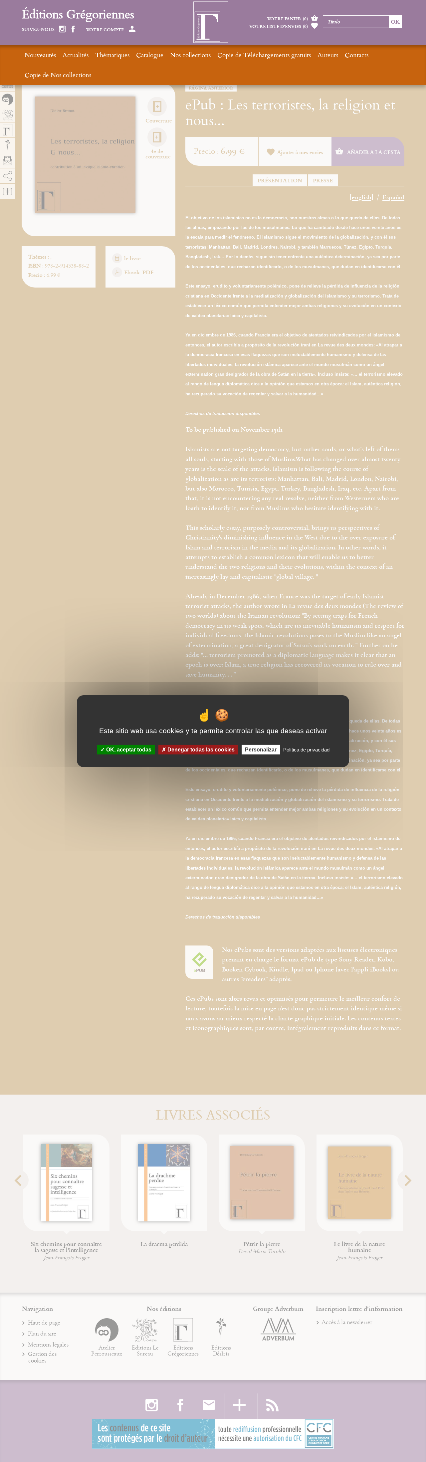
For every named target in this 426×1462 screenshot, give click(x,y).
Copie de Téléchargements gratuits (264, 55)
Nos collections (190, 55)
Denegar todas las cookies (200, 749)
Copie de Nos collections (58, 75)
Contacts (356, 55)
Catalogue (149, 55)
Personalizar (261, 749)
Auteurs (328, 55)
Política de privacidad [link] (306, 749)
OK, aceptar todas (128, 749)
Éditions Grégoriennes (78, 14)
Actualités (76, 55)
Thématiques (112, 55)
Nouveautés (40, 55)
